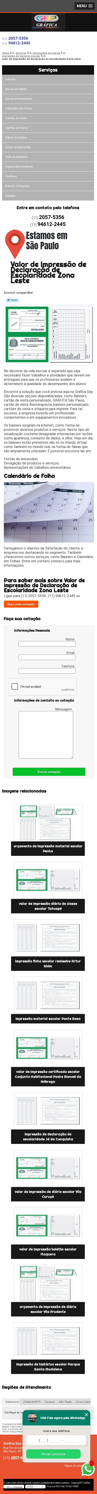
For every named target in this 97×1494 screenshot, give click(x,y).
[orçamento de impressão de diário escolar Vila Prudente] (48, 1283)
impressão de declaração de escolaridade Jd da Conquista (48, 1136)
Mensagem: (64, 709)
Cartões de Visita (16, 118)
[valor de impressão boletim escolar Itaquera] (48, 1226)
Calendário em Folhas (18, 108)
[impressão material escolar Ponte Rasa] (48, 995)
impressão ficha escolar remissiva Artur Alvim (48, 963)
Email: (71, 653)
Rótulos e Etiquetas (17, 186)
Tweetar (12, 300)
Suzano (50, 1402)
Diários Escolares (16, 137)
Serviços (48, 70)
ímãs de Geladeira (16, 157)
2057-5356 (18, 38)
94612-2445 (19, 43)
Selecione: (12, 1402)
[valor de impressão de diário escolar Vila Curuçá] (48, 1168)
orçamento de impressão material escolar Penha (48, 848)
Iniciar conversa (53, 1454)
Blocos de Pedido (16, 89)
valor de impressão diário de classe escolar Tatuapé (48, 906)
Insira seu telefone (56, 1431)
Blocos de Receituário (18, 98)
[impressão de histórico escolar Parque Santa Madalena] (48, 1341)
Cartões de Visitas (16, 127)
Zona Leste (83, 1402)
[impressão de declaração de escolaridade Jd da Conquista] (48, 1110)
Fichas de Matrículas (18, 147)
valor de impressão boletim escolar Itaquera (48, 1251)
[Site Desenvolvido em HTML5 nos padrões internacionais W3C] (35, 1486)
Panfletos (11, 176)
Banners (10, 79)
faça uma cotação (21, 604)
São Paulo (65, 1402)
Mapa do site (73, 1465)
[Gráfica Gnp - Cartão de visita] (48, 22)
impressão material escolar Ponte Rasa (48, 1019)
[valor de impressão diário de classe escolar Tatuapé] (48, 880)
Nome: (71, 639)
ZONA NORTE (32, 1402)
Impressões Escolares (19, 166)
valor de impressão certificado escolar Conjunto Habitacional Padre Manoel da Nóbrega (48, 1077)
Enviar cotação (48, 772)
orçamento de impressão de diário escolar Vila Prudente (48, 1309)
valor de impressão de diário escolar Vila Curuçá (48, 1194)
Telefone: (68, 666)
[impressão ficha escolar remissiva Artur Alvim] (48, 937)
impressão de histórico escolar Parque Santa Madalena (48, 1366)
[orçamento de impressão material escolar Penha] (48, 822)
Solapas (10, 195)
